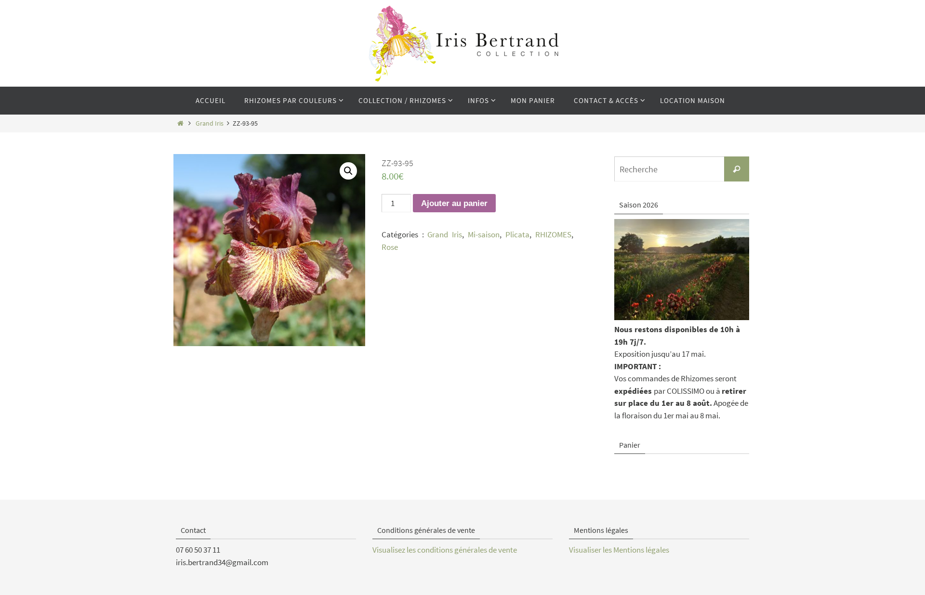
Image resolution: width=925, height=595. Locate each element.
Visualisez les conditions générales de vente (444, 549)
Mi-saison (484, 234)
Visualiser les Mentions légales (619, 549)
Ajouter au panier (454, 203)
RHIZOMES (553, 234)
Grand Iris (210, 123)
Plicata (517, 234)
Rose (390, 247)
